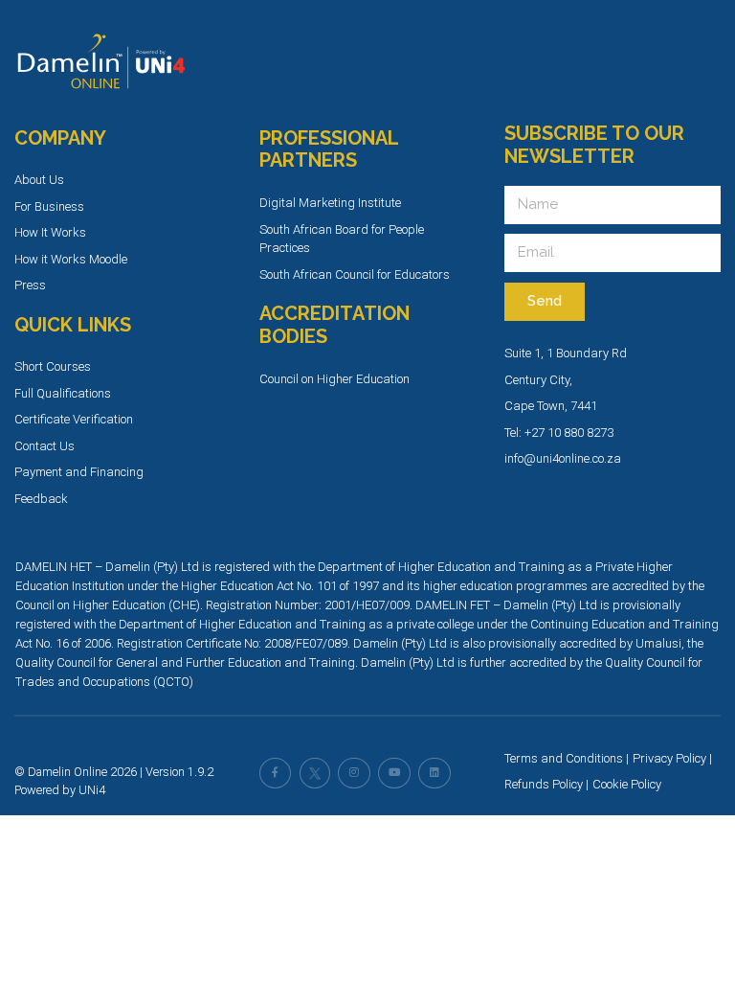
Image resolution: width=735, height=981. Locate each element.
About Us (39, 179)
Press (30, 285)
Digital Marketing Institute (330, 202)
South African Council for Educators (354, 274)
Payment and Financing (79, 472)
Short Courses (52, 366)
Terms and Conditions (563, 758)
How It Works (50, 232)
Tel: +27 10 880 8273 (558, 432)
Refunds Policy (543, 784)
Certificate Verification (73, 419)
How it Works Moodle (70, 259)
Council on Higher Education (334, 379)
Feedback (41, 498)
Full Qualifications (62, 393)
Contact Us (44, 446)
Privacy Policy (669, 758)
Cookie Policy (626, 784)
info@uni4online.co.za (562, 458)
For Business (49, 206)
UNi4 (91, 790)
